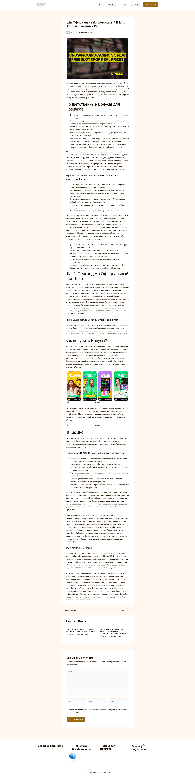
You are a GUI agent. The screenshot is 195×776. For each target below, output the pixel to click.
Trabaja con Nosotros (107, 747)
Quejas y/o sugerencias (139, 747)
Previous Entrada (69, 610)
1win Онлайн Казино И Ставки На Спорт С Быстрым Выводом (80, 630)
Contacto (135, 5)
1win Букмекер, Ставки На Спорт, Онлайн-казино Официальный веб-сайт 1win (112, 631)
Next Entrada (127, 610)
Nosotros (111, 5)
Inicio (101, 5)
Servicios (123, 5)
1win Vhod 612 (70, 634)
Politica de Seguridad (50, 746)
